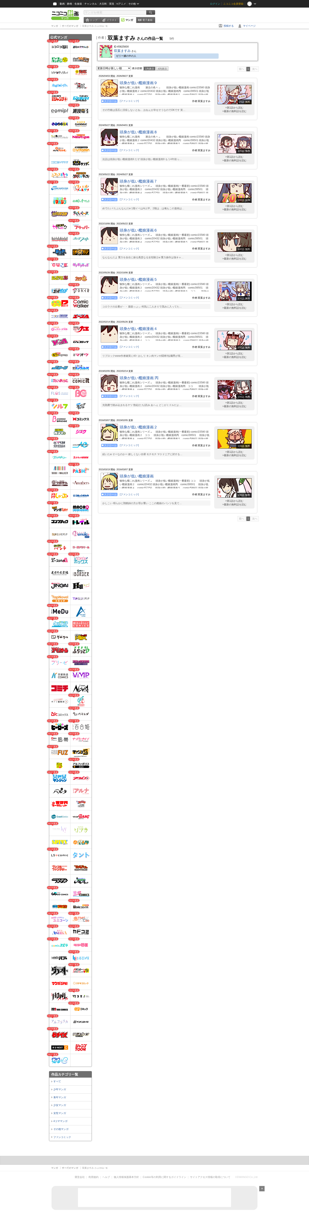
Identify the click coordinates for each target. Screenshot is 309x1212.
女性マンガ (59, 1113)
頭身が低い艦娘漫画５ (138, 279)
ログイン (215, 4)
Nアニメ (121, 4)
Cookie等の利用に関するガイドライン (164, 1177)
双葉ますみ (122, 51)
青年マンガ (59, 1097)
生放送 (78, 4)
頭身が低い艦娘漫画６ (138, 230)
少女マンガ (59, 1105)
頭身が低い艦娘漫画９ (138, 83)
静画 (69, 4)
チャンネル (90, 4)
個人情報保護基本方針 (126, 1177)
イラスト (112, 20)
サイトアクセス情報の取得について (210, 1177)
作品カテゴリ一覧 (64, 1074)
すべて (57, 1081)
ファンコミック (62, 1137)
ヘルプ (106, 1177)
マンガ (129, 20)
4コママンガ (60, 1121)
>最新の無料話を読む (234, 111)
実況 (111, 4)
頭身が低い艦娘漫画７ (138, 181)
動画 (62, 4)
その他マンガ (61, 1129)
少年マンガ (59, 1089)
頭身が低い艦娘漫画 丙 (139, 378)
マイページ (249, 25)
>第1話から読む (234, 107)
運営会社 (80, 1177)
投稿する (229, 25)
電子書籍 (147, 20)
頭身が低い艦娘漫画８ (138, 132)
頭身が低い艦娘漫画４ (138, 329)
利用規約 (93, 1177)
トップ (93, 20)
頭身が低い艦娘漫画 (137, 476)
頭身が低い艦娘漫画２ (138, 427)
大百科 (103, 4)
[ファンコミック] (129, 100)
